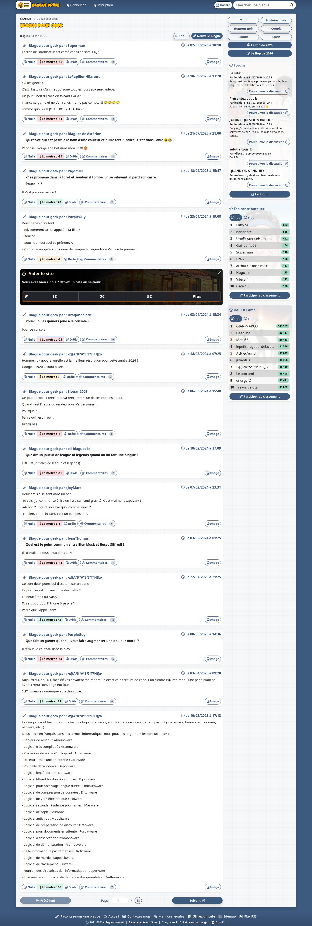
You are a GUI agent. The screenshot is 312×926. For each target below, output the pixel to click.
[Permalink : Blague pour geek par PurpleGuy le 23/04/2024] (25, 216)
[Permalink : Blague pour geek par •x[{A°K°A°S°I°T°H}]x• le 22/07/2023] (25, 576)
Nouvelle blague (208, 36)
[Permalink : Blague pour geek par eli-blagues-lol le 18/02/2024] (25, 448)
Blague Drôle (45, 5)
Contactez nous (138, 916)
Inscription (104, 5)
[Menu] (23, 5)
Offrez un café (203, 916)
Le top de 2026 (261, 45)
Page (105, 900)
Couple (276, 28)
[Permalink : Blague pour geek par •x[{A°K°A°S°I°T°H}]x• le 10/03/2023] (25, 715)
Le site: (235, 73)
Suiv (195, 900)
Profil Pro (220, 922)
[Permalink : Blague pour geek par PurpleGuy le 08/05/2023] (25, 634)
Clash (276, 37)
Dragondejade (80, 315)
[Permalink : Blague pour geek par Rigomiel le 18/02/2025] (25, 170)
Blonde (243, 37)
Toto (243, 20)
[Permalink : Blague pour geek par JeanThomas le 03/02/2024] (25, 537)
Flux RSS (249, 916)
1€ (54, 296)
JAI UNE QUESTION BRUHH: (251, 120)
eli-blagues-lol (79, 448)
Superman (76, 45)
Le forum (261, 194)
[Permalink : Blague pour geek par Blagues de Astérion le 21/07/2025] (25, 133)
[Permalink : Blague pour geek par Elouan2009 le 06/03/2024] (25, 391)
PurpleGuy (77, 216)
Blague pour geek (44, 45)
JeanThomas (78, 538)
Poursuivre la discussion (267, 91)
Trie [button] (181, 36)
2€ (102, 296)
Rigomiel (75, 171)
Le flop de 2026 (261, 53)
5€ (149, 296)
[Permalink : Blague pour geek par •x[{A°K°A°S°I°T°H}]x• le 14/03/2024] (25, 353)
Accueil (27, 19)
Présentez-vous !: (243, 98)
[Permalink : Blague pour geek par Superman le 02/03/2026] (25, 45)
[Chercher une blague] (291, 5)
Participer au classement (261, 295)
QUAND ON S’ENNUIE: (246, 171)
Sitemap (229, 916)
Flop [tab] (250, 217)
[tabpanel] (259, 256)
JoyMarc (74, 487)
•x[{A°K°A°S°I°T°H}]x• (85, 354)
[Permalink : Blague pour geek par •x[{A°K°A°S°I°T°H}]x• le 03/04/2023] (25, 673)
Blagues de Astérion (84, 133)
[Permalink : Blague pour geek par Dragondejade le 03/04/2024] (25, 314)
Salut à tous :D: (241, 149)
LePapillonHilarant (84, 76)
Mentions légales (170, 916)
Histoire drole (276, 20)
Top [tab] (237, 217)
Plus (197, 296)
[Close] (219, 272)
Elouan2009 (77, 391)
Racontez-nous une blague (79, 916)
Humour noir (243, 28)
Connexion (77, 5)
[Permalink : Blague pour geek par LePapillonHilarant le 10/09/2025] (25, 76)
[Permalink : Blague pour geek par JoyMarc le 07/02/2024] (25, 487)
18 (138, 900)
